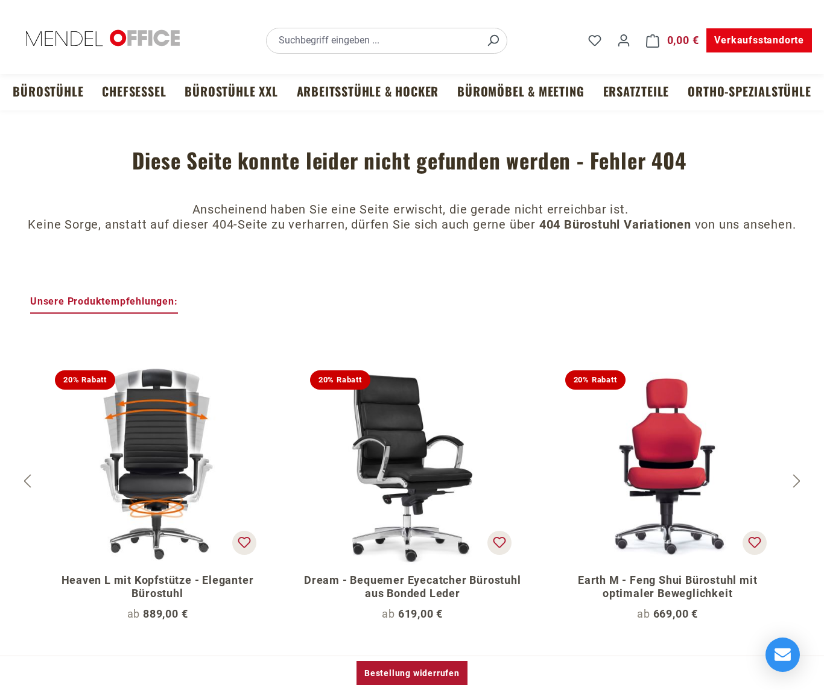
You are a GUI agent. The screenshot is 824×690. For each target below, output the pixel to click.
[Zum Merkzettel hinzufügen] (244, 543)
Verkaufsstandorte (759, 40)
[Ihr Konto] (623, 40)
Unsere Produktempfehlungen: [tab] (104, 301)
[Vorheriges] (27, 481)
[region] (412, 482)
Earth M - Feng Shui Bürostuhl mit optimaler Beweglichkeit (667, 587)
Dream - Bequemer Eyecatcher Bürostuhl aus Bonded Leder (412, 587)
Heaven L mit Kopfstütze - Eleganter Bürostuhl (158, 587)
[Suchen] (493, 40)
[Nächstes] (797, 481)
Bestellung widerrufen (412, 673)
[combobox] (373, 40)
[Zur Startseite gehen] (102, 38)
